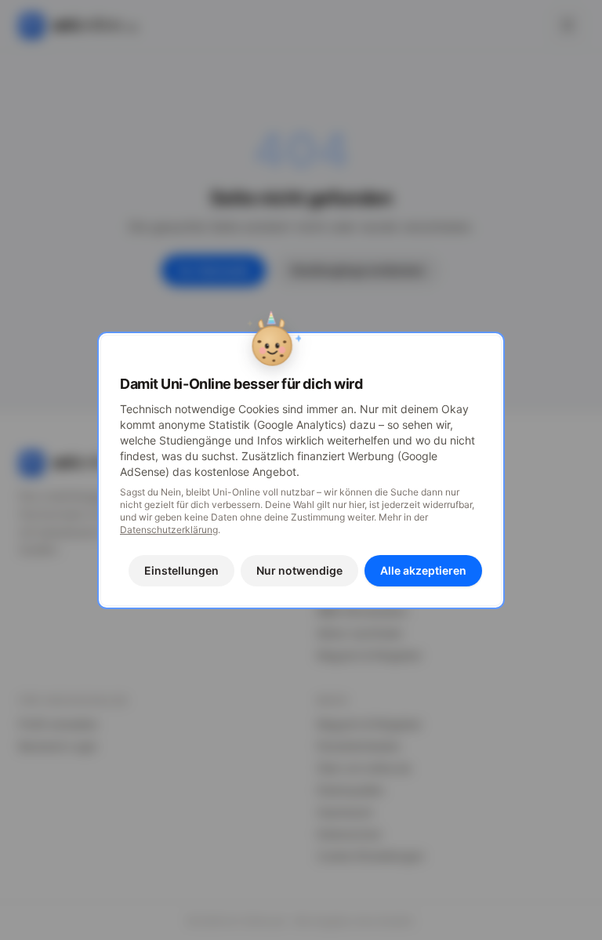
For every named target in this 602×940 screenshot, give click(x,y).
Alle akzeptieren (423, 570)
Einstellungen (181, 570)
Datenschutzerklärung (169, 529)
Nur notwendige (299, 570)
